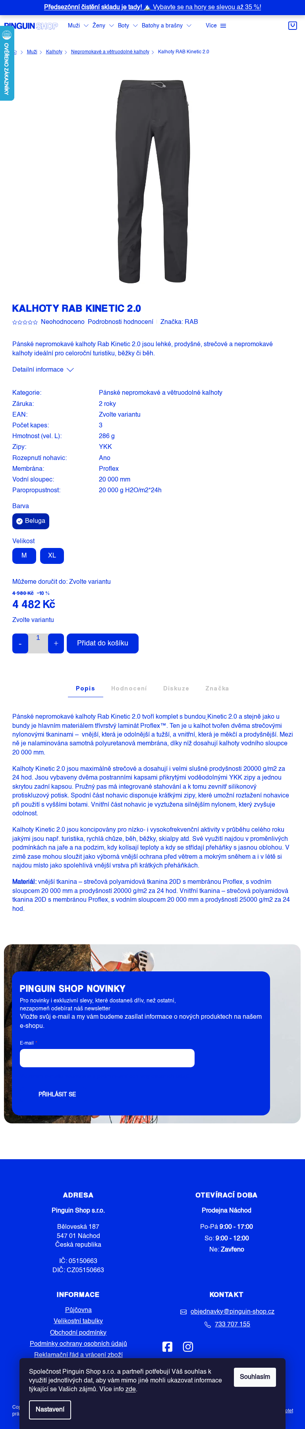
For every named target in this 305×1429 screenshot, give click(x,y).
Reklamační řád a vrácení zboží (78, 1355)
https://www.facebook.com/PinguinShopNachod (167, 1346)
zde (130, 1389)
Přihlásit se (57, 1095)
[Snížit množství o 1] (20, 643)
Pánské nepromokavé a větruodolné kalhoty (160, 393)
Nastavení (50, 1410)
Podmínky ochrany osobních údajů (78, 1344)
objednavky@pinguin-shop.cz (232, 1312)
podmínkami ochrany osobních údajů (143, 1076)
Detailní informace (38, 370)
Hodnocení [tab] (129, 688)
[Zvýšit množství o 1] (56, 643)
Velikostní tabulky (78, 1321)
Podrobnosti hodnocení (120, 322)
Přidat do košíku (102, 643)
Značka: (179, 322)
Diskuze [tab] (176, 688)
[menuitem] (78, 26)
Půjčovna (78, 1310)
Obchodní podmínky (78, 1333)
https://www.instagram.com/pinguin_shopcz (188, 1346)
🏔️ (152, 7)
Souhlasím (255, 1377)
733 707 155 (232, 1325)
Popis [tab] (85, 688)
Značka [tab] (217, 688)
